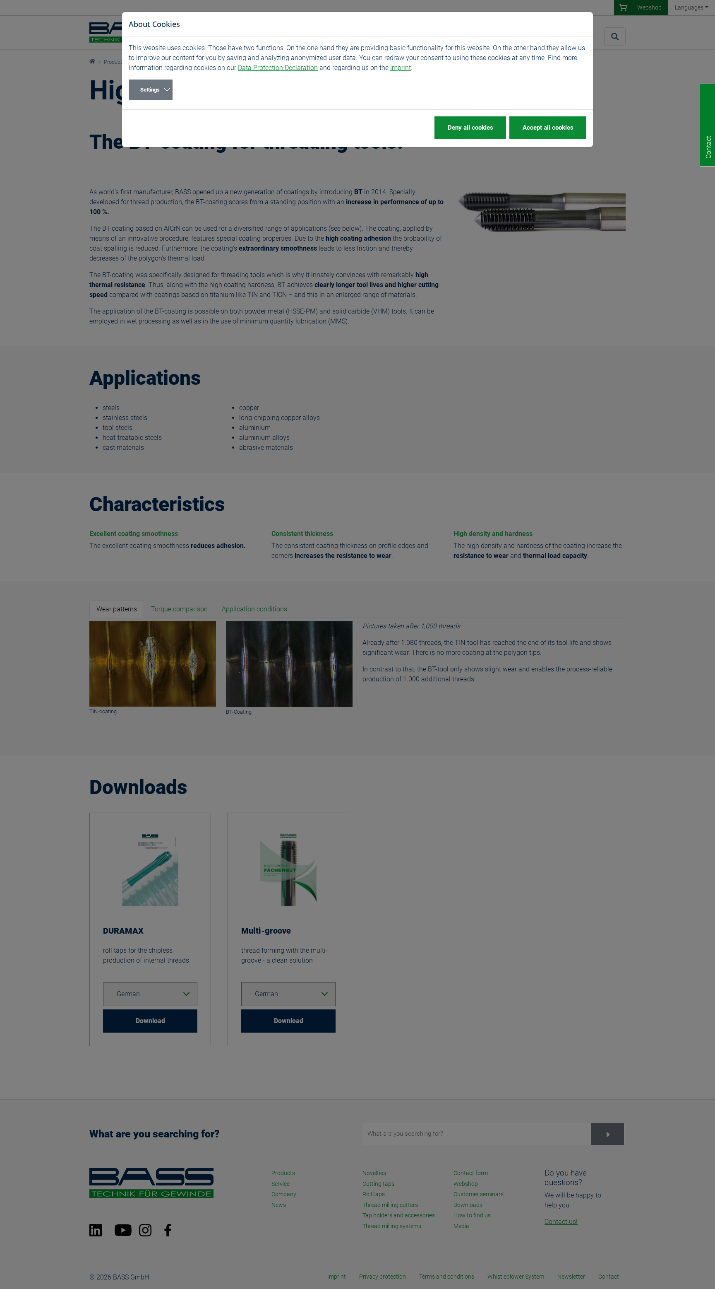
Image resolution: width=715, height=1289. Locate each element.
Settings (150, 90)
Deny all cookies (470, 127)
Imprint (400, 68)
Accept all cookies (548, 127)
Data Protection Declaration (278, 68)
